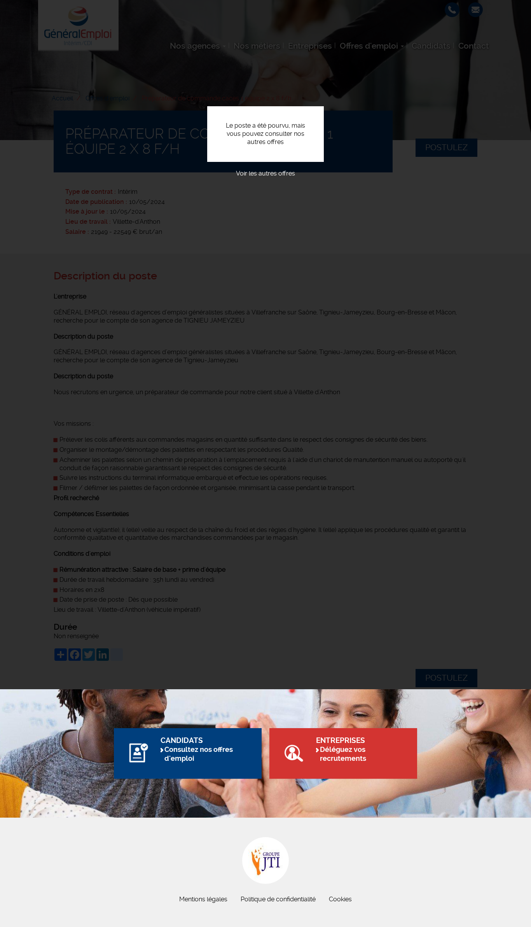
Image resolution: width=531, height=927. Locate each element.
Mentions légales (203, 899)
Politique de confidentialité (278, 899)
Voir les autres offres (265, 173)
